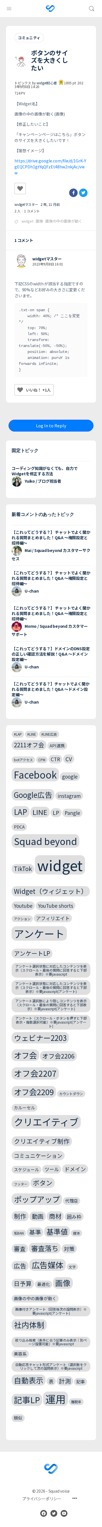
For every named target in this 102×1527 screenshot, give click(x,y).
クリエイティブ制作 (42, 1141)
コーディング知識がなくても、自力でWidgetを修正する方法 (44, 470)
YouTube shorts (55, 905)
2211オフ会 (29, 745)
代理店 (71, 1201)
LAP (20, 811)
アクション (22, 918)
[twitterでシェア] (83, 193)
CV (68, 759)
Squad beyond (45, 841)
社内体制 (29, 1324)
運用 (55, 1399)
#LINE (31, 734)
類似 (18, 1418)
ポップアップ (37, 1199)
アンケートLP (32, 953)
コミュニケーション (38, 1155)
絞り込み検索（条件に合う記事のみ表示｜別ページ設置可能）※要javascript (51, 1342)
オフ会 (25, 1055)
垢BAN (19, 1233)
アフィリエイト (53, 918)
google (70, 776)
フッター (20, 1183)
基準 (35, 1232)
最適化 (43, 1284)
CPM (41, 759)
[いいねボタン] (20, 188)
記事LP (27, 1399)
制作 (20, 1216)
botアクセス (23, 759)
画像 (39, 221)
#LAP (18, 734)
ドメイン (75, 1169)
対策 (69, 1248)
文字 (72, 1266)
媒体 (76, 1233)
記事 (80, 1381)
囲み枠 (74, 1216)
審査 (20, 1248)
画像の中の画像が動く (63, 221)
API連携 (57, 745)
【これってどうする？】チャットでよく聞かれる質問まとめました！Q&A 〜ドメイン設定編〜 (51, 689)
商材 (55, 1216)
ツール (51, 1169)
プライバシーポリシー (41, 1498)
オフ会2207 (35, 1073)
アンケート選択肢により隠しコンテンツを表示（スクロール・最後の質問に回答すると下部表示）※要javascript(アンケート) (51, 1004)
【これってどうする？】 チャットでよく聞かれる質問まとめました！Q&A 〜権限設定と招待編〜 (51, 537)
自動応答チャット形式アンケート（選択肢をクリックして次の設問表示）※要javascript (51, 1366)
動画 (38, 1216)
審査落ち (44, 1248)
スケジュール (26, 1169)
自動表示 (28, 1380)
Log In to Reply (51, 425)
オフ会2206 (58, 1055)
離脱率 (76, 1401)
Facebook (35, 774)
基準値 (57, 1231)
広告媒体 (47, 1265)
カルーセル (24, 1107)
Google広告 (33, 794)
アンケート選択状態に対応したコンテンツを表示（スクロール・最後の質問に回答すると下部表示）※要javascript (51, 970)
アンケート (39, 933)
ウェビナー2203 (40, 1037)
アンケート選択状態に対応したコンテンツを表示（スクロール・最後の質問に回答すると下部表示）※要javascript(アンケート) (51, 987)
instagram (69, 795)
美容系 (20, 1354)
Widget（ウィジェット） (51, 891)
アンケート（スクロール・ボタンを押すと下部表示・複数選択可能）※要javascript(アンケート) (51, 1022)
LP (56, 812)
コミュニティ (29, 37)
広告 (20, 1265)
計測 (65, 1381)
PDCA (19, 827)
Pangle (72, 812)
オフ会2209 (34, 1091)
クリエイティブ (46, 1122)
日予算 (23, 1283)
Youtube (23, 905)
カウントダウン (71, 1093)
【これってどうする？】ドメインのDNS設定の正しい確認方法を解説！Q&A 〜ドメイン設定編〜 (51, 654)
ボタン (42, 1182)
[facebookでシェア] (73, 193)
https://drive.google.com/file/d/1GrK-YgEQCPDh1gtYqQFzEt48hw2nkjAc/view (50, 166)
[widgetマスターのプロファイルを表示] (21, 261)
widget (27, 221)
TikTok (23, 868)
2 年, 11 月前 (50, 204)
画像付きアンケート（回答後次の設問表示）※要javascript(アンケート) (51, 1311)
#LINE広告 (49, 734)
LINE (40, 812)
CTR (55, 759)
